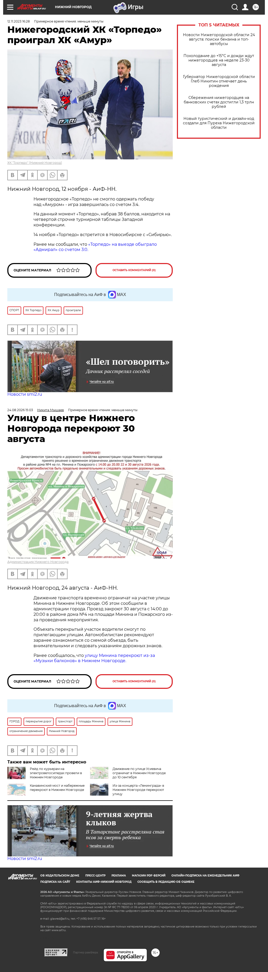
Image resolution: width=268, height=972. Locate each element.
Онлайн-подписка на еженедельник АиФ (205, 875)
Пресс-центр (95, 875)
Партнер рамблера (85, 952)
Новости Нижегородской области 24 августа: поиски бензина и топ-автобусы (219, 39)
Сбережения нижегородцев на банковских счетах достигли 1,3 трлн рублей (219, 102)
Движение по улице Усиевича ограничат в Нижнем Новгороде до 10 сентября (139, 773)
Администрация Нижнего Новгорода (38, 562)
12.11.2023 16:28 (18, 21)
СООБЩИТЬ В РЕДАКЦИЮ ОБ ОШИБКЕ (165, 882)
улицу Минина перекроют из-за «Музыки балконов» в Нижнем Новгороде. (94, 658)
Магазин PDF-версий (148, 875)
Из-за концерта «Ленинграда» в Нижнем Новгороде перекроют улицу (138, 790)
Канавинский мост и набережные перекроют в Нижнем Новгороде (57, 788)
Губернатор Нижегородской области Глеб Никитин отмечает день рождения (219, 81)
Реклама (118, 875)
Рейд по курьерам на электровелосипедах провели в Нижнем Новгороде (56, 773)
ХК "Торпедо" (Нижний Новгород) (34, 163)
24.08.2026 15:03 (20, 410)
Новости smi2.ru (24, 394)
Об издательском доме (59, 875)
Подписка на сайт (55, 882)
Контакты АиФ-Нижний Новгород (103, 882)
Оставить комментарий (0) (134, 270)
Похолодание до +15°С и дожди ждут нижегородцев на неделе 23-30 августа (218, 60)
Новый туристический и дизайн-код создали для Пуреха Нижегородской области (219, 123)
